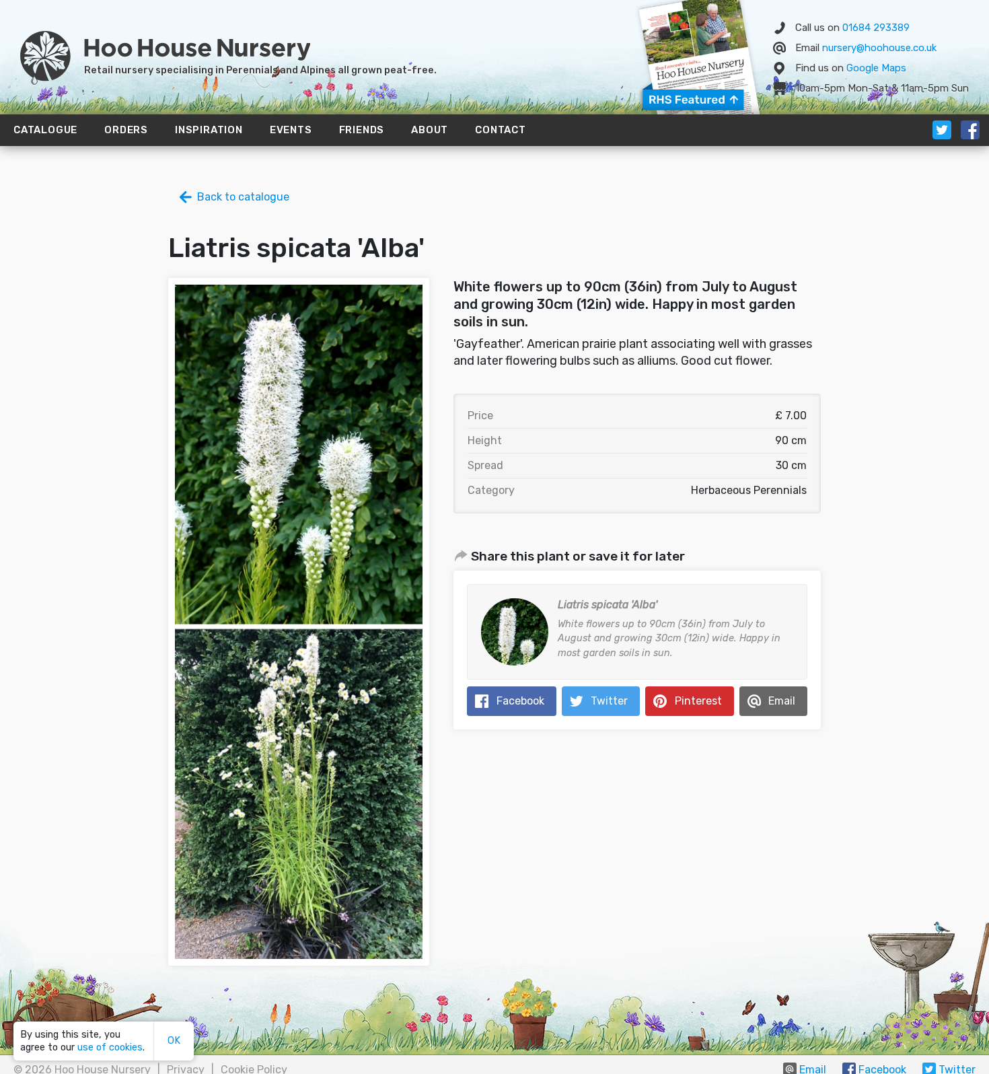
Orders (126, 130)
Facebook (520, 700)
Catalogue (45, 130)
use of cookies (110, 1047)
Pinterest (698, 700)
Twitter (609, 700)
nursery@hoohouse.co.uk (879, 48)
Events (291, 130)
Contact (500, 130)
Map (876, 68)
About (429, 130)
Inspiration (209, 130)
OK (174, 1040)
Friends (362, 130)
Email (781, 700)
